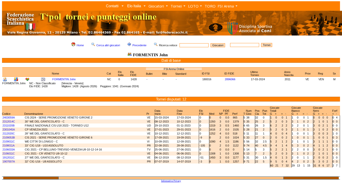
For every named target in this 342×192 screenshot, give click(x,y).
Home (80, 45)
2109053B (9, 137)
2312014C (9, 121)
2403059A (9, 117)
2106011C (9, 153)
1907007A (9, 161)
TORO (210, 6)
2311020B (9, 125)
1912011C (9, 157)
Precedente (139, 45)
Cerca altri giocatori (108, 45)
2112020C (9, 133)
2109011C (9, 141)
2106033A (9, 149)
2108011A (9, 145)
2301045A (9, 129)
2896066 (230, 79)
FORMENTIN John (64, 79)
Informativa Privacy (171, 181)
